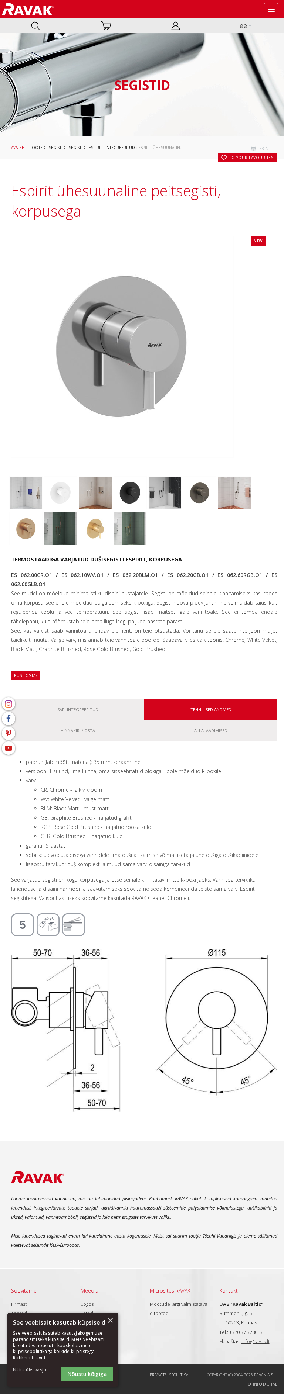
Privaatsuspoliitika (169, 1374)
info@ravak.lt (255, 1341)
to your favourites (251, 157)
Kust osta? (25, 675)
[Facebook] (8, 718)
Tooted (37, 147)
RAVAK (28, 9)
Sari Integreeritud (77, 709)
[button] (33, 1370)
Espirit (95, 147)
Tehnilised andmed (210, 709)
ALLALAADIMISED (210, 730)
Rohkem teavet (29, 1358)
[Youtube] (8, 748)
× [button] (110, 1321)
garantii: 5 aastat (45, 845)
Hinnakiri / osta (78, 730)
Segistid (57, 147)
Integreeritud (120, 147)
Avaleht (19, 147)
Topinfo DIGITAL (261, 1384)
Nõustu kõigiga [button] (87, 1373)
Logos (87, 1304)
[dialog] (62, 1350)
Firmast (19, 1304)
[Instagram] (8, 703)
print (265, 148)
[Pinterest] (8, 733)
